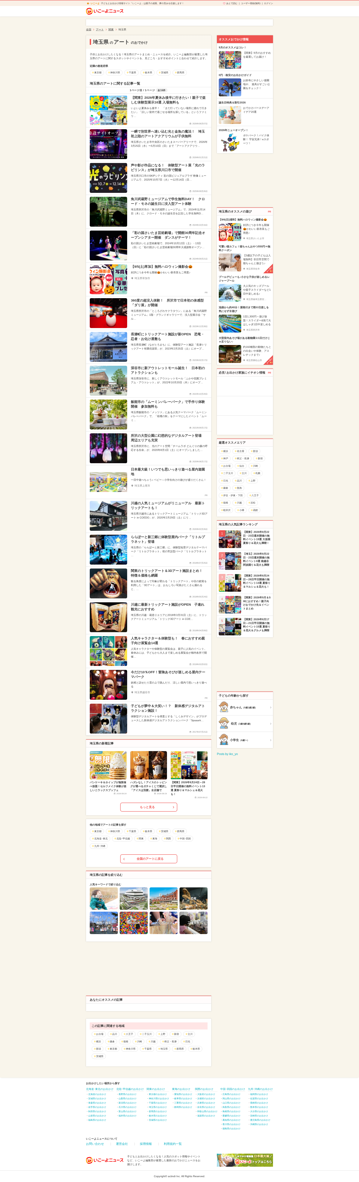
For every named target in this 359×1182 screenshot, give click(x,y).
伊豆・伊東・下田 (233, 495)
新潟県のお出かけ (127, 1103)
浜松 (253, 502)
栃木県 (196, 1048)
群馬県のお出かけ (158, 1111)
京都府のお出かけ (206, 1098)
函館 (255, 510)
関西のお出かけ (204, 1089)
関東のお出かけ (156, 1089)
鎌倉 (112, 1041)
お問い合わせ (95, 1143)
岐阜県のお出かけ (183, 1098)
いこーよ (95, 3)
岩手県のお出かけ (97, 1107)
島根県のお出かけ (231, 1111)
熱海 (239, 488)
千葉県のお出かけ (158, 1103)
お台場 (99, 1034)
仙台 (241, 466)
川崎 (139, 1041)
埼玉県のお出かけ (158, 1107)
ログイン (268, 3)
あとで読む (231, 3)
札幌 (257, 473)
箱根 (125, 1041)
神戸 (225, 458)
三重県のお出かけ (183, 1103)
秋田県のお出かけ (97, 1111)
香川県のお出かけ (231, 1124)
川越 (153, 1041)
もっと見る (147, 807)
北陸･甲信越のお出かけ (130, 1089)
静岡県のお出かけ (183, 1107)
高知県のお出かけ (231, 1120)
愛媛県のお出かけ (231, 1115)
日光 (187, 1041)
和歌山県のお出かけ (207, 1111)
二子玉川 (147, 1034)
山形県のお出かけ (97, 1115)
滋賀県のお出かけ (206, 1115)
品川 (114, 1034)
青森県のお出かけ (97, 1103)
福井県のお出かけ (127, 1115)
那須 (98, 1048)
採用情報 (146, 1143)
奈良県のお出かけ (206, 1107)
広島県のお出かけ (231, 1094)
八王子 (129, 1034)
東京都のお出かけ (158, 1094)
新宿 (176, 1034)
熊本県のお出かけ (259, 1107)
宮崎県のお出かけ (259, 1115)
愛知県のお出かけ (183, 1094)
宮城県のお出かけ (97, 1098)
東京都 (113, 1048)
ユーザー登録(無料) (250, 3)
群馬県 (180, 1048)
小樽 (241, 510)
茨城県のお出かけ (158, 1120)
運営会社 (122, 1143)
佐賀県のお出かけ (259, 1098)
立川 (190, 1034)
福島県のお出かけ (97, 1120)
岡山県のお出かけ (231, 1098)
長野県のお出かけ (127, 1094)
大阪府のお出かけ (206, 1094)
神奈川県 (131, 1048)
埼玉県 (164, 1048)
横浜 (98, 1041)
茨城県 (99, 1056)
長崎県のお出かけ (259, 1103)
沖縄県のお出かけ (259, 1124)
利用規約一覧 (173, 1143)
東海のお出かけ (181, 1089)
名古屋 (240, 451)
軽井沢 (227, 510)
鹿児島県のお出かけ (260, 1120)
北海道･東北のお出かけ (99, 1089)
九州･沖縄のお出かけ (260, 1089)
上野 (162, 1034)
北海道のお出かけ (97, 1094)
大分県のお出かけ (259, 1111)
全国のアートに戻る (150, 858)
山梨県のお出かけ (127, 1098)
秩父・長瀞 (170, 1041)
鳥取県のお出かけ (231, 1107)
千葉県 (148, 1048)
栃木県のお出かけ (158, 1115)
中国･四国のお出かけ (232, 1089)
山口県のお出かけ (231, 1103)
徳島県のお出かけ (231, 1128)
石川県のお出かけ (127, 1107)
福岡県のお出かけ (259, 1094)
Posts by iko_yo (227, 754)
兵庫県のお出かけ (206, 1103)
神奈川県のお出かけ (159, 1098)
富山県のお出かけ (127, 1111)
